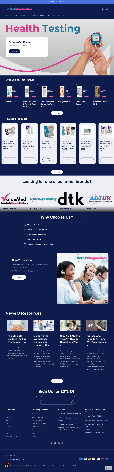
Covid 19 (34, 433)
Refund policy (37, 465)
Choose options (48, 159)
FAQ (7, 420)
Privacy (34, 414)
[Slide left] (53, 167)
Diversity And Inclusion (39, 423)
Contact (8, 414)
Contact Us (19, 277)
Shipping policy (67, 465)
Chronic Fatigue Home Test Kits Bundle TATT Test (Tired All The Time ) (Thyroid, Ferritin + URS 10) (68, 146)
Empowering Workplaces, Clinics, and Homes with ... (42, 340)
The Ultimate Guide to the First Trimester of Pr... (17, 339)
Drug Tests (63, 102)
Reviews (8, 426)
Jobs (7, 430)
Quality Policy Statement (39, 417)
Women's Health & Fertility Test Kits (30, 104)
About (7, 423)
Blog (7, 433)
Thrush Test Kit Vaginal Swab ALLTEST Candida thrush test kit (87, 144)
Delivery (8, 417)
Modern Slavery (37, 426)
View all (57, 113)
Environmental (36, 430)
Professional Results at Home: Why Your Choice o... (96, 340)
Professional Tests (81, 103)
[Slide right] (61, 167)
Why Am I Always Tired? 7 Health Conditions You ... (70, 340)
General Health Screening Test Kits (47, 104)
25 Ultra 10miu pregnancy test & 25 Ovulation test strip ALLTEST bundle (106, 145)
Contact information (78, 465)
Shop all (14, 51)
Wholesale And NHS (100, 103)
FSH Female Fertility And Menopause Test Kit (48, 143)
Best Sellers (11, 102)
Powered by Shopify (26, 465)
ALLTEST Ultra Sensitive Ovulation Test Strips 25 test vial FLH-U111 (28, 145)
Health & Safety (37, 420)
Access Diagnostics (15, 465)
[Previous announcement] (6, 2)
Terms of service (56, 465)
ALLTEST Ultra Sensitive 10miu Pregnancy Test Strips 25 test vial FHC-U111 (9, 145)
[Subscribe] (72, 402)
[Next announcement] (108, 2)
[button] (7, 16)
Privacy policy (47, 465)
